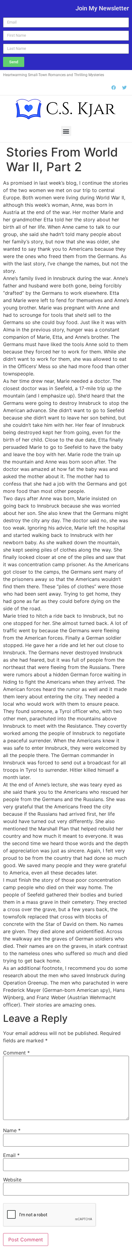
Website (12, 1179)
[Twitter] (124, 87)
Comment (16, 1052)
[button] (66, 131)
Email (11, 1155)
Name (12, 1130)
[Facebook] (113, 87)
